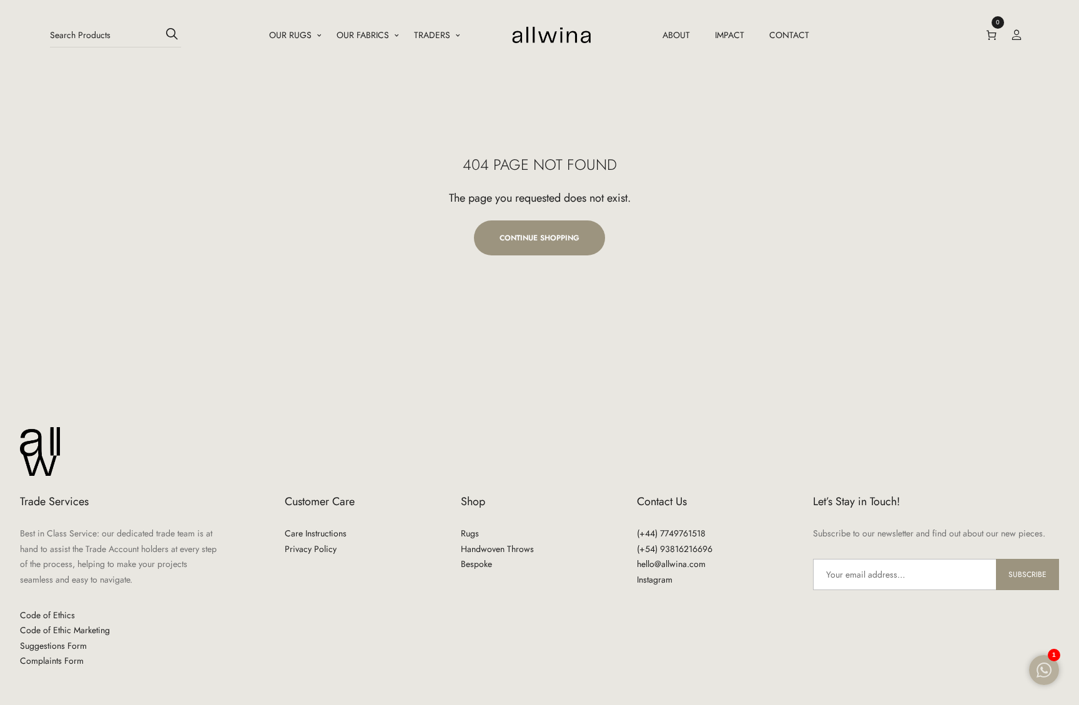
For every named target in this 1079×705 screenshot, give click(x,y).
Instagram (655, 579)
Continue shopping (539, 238)
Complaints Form (52, 660)
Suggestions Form (53, 645)
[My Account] (1016, 34)
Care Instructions (316, 533)
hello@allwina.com (671, 564)
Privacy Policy (311, 549)
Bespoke (476, 564)
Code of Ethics (47, 615)
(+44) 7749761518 (671, 533)
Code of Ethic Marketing (65, 630)
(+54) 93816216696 (674, 549)
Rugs (470, 533)
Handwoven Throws (497, 549)
